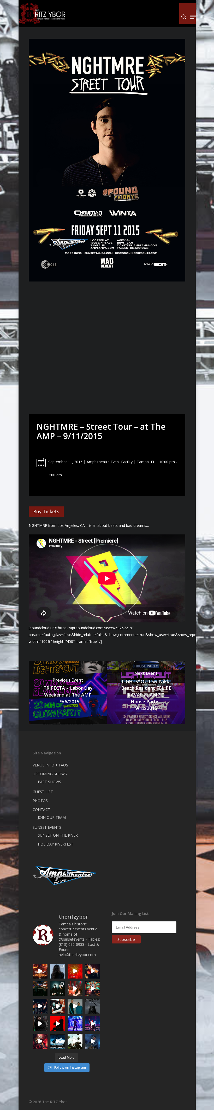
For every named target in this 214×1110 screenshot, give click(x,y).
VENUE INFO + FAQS (50, 765)
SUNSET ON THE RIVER (58, 835)
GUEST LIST (43, 791)
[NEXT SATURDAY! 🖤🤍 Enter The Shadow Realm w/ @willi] (92, 1023)
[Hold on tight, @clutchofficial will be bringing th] (75, 1023)
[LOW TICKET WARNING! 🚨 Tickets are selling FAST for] (57, 1006)
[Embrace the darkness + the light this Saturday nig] (75, 971)
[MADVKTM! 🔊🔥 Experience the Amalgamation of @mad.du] (75, 1041)
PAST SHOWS (49, 781)
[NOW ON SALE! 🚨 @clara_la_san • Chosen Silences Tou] (57, 971)
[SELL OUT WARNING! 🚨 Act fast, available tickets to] (40, 988)
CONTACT (41, 809)
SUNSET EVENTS (47, 827)
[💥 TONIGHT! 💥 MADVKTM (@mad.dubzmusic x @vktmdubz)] (40, 971)
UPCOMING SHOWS (50, 773)
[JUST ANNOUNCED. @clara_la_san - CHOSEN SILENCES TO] (92, 1006)
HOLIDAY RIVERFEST (55, 844)
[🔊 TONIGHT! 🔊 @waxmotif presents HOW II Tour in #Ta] (57, 1041)
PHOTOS (40, 800)
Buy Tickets (46, 511)
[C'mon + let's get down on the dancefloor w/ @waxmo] (92, 1041)
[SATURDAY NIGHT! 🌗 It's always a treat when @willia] (92, 988)
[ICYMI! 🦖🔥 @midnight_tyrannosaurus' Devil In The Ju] (40, 1023)
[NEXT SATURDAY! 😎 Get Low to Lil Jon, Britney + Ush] (40, 1041)
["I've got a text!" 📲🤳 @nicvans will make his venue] (75, 988)
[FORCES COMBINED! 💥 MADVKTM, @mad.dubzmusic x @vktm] (57, 988)
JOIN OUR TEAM (52, 817)
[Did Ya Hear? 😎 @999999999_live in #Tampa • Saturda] (75, 1006)
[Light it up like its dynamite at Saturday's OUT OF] (92, 971)
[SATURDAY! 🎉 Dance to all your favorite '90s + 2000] (40, 1006)
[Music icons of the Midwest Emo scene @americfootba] (57, 1023)
